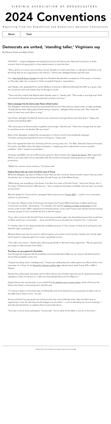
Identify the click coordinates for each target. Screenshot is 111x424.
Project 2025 (70, 194)
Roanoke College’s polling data (46, 265)
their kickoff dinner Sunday (24, 78)
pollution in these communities (77, 206)
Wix (75, 349)
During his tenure (78, 155)
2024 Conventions (55, 17)
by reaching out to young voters (66, 282)
